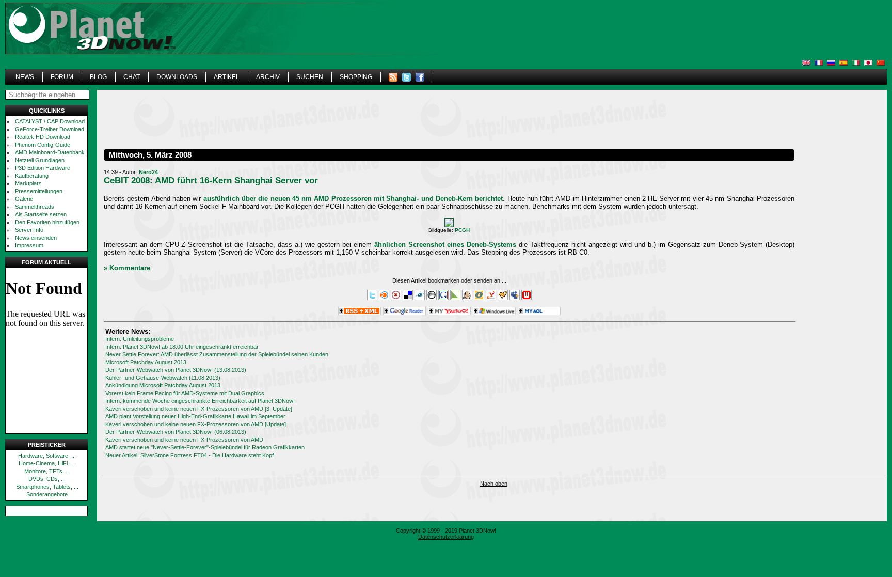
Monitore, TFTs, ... (47, 471)
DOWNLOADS (176, 77)
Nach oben (493, 483)
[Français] (819, 63)
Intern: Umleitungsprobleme (139, 339)
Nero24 (148, 172)
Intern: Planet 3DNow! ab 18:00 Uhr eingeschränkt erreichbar (182, 347)
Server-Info (29, 230)
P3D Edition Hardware (42, 168)
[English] (806, 63)
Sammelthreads (34, 207)
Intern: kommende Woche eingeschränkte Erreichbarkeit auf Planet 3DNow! (200, 401)
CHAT (131, 77)
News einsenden (36, 238)
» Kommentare (127, 268)
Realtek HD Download (42, 137)
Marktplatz (28, 183)
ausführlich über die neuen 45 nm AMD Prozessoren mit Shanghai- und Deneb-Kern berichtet (353, 198)
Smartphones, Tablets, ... (47, 487)
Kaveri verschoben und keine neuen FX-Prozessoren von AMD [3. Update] (198, 409)
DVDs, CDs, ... (47, 479)
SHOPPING (356, 77)
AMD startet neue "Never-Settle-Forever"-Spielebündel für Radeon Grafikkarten (205, 447)
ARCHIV (268, 77)
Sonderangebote (47, 494)
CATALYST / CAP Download (50, 121)
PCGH (462, 230)
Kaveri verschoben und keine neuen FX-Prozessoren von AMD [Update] (195, 424)
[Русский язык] (831, 63)
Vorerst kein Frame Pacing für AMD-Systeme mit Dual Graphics (184, 393)
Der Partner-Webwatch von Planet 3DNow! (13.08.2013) (175, 370)
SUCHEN (309, 77)
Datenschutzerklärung (446, 537)
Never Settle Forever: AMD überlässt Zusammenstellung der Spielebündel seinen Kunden (216, 354)
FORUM (62, 77)
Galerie (24, 199)
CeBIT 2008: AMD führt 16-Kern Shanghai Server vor (211, 180)
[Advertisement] (618, 44)
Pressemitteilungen (38, 191)
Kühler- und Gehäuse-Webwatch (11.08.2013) (162, 378)
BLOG (98, 77)
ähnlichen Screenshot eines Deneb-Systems (445, 244)
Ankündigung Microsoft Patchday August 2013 (162, 385)
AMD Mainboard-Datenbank (50, 152)
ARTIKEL (227, 77)
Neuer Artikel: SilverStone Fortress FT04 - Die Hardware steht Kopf (189, 455)
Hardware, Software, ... (47, 456)
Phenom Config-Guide (42, 145)
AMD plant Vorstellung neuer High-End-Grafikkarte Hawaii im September (195, 416)
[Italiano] (856, 63)
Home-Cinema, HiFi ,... (47, 463)
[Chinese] (881, 63)
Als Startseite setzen (41, 214)
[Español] (843, 63)
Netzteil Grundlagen (40, 160)
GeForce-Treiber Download (49, 129)
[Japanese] (868, 63)
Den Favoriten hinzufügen (47, 222)
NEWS (24, 77)
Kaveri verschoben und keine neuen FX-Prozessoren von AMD (184, 439)
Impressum (29, 245)
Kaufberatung (32, 176)
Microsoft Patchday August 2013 (145, 362)
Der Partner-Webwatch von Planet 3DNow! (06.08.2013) (175, 432)
